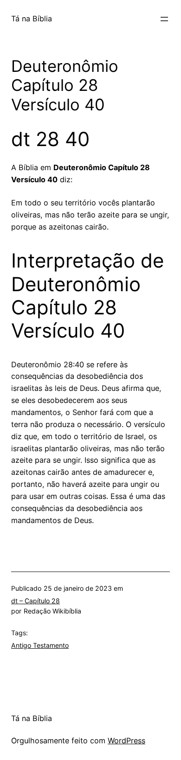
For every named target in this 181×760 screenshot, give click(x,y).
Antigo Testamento (40, 645)
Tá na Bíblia (31, 18)
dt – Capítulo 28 (35, 601)
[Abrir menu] (164, 19)
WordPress (126, 740)
